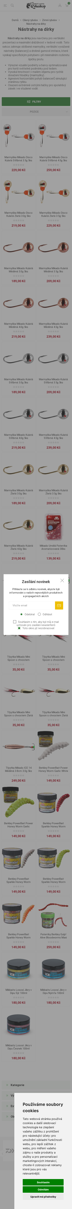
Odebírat (30, 614)
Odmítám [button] (43, 1189)
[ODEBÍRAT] (59, 605)
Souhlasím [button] (43, 1182)
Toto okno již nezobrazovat (38, 628)
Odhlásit (47, 614)
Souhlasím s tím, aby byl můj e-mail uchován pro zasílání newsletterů (38, 623)
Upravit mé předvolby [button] (43, 1196)
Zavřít (62, 580)
